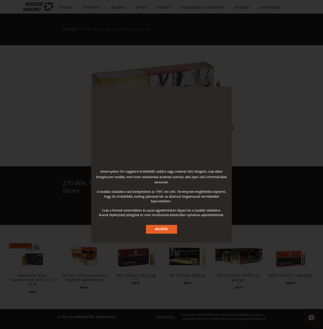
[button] (161, 229)
